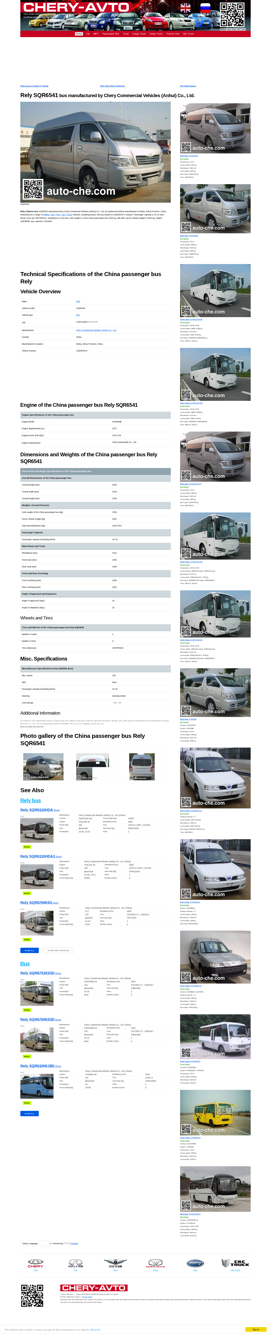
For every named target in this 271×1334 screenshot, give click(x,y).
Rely (78, 301)
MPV (96, 33)
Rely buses (184, 159)
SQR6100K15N (191, 319)
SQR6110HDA (190, 1214)
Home (79, 33)
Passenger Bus (110, 33)
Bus (78, 315)
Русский (205, 15)
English (185, 15)
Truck (126, 33)
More (27, 847)
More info (95, 1329)
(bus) (40, 810)
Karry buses (184, 813)
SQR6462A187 (191, 811)
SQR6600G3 (190, 1138)
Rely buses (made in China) (34, 86)
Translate (74, 1243)
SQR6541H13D (190, 484)
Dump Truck (156, 33)
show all (29, 950)
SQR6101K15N (191, 403)
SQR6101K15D (191, 562)
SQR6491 (188, 719)
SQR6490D (189, 236)
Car (88, 33)
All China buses (188, 86)
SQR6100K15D (191, 640)
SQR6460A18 (190, 986)
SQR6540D (189, 156)
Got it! (256, 1329)
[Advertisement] (105, 61)
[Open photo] (95, 152)
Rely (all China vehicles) (112, 86)
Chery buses (185, 322)
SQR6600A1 (190, 1061)
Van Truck (188, 33)
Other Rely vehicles (58, 950)
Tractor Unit (172, 33)
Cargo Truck (139, 33)
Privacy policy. (87, 1297)
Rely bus (30, 800)
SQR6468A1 (190, 902)
